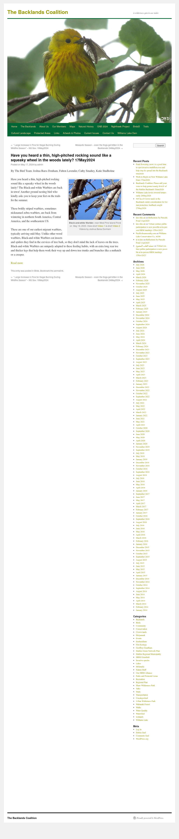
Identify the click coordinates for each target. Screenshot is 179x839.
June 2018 (140, 481)
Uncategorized (142, 697)
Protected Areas (42, 133)
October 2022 (141, 393)
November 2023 (142, 352)
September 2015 (142, 556)
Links (56, 133)
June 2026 (140, 267)
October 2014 (141, 584)
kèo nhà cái (140, 217)
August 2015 (141, 559)
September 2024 (142, 324)
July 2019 (140, 453)
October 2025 (141, 286)
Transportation (142, 694)
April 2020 (140, 440)
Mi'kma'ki (140, 666)
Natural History (86, 126)
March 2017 (141, 506)
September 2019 (142, 449)
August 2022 (141, 399)
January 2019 (141, 459)
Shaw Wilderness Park (145, 685)
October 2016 (141, 515)
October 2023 (141, 355)
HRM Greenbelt (142, 657)
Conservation (141, 628)
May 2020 (140, 437)
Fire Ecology (141, 644)
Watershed (140, 713)
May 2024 (140, 336)
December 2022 (142, 387)
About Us (44, 126)
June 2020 (140, 434)
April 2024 (140, 340)
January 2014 (141, 610)
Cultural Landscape (21, 133)
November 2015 (142, 550)
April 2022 (140, 409)
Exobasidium (141, 641)
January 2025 (141, 311)
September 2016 (142, 519)
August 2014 (141, 591)
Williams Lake (142, 719)
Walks (138, 707)
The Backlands (28, 126)
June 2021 (140, 418)
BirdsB (136, 126)
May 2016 (140, 531)
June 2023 (140, 368)
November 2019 (142, 446)
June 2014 (140, 594)
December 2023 (142, 349)
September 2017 (142, 493)
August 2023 (141, 362)
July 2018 (140, 478)
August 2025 (141, 289)
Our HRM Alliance (144, 672)
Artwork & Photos (72, 133)
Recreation (140, 679)
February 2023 (142, 380)
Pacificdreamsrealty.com (146, 233)
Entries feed (141, 732)
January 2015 (141, 575)
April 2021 (140, 424)
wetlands (139, 716)
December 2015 (142, 547)
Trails (146, 126)
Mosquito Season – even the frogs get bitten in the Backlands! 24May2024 (99, 146)
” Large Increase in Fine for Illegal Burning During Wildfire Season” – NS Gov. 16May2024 (35, 146)
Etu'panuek (140, 635)
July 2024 (140, 330)
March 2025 (141, 305)
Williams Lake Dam (127, 133)
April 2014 (140, 600)
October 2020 (141, 427)
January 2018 (141, 490)
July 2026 (140, 264)
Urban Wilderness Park (145, 701)
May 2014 (140, 597)
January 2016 (141, 544)
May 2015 (140, 569)
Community (141, 625)
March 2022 (141, 412)
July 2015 (140, 562)
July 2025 (140, 292)
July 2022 (140, 402)
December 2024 (142, 314)
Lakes (138, 663)
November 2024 (142, 318)
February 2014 (142, 606)
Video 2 (116, 225)
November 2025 (142, 283)
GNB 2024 (102, 126)
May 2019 (140, 456)
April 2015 (140, 572)
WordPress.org (142, 738)
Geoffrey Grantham (144, 647)
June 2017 (140, 497)
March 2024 (141, 343)
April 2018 (140, 487)
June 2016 (140, 528)
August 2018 (141, 475)
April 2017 (140, 503)
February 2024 (142, 346)
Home (14, 126)
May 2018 (140, 484)
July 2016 (140, 525)
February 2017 (142, 509)
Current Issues (91, 133)
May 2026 (140, 270)
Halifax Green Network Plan (148, 650)
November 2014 (142, 581)
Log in (138, 729)
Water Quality (141, 710)
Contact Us (108, 133)
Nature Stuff (141, 669)
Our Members (59, 126)
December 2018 (142, 462)
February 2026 (142, 280)
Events (139, 638)
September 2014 (142, 588)
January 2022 (141, 415)
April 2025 (140, 302)
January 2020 (141, 443)
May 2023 (140, 371)
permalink (58, 270)
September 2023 (142, 358)
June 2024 (140, 333)
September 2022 (142, 396)
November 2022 (142, 390)
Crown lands (141, 632)
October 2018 (141, 468)
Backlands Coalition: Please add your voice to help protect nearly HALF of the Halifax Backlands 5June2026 (151, 186)
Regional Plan (142, 682)
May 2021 (140, 421)
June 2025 (140, 296)
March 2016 (141, 537)
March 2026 (141, 277)
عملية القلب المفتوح (145, 245)
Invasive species (142, 660)
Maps (72, 126)
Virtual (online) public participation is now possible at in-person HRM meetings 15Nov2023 (152, 226)
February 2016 (142, 541)
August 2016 (141, 522)
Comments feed (142, 735)
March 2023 (141, 377)
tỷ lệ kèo (139, 239)
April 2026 (140, 274)
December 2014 (142, 578)
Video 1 (101, 225)
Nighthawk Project (120, 126)
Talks (138, 688)
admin (40, 164)
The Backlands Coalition (37, 12)
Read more (17, 263)
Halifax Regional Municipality (148, 654)
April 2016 (140, 534)
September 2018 (142, 471)
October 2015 (141, 553)
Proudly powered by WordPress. (150, 817)
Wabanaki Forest (143, 704)
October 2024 (141, 321)
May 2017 (140, 500)
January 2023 (141, 384)
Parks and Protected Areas (147, 676)
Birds (36, 270)
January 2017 (141, 512)
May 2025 (140, 299)
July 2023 (140, 365)
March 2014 (141, 603)
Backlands (140, 619)
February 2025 (142, 308)
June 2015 (140, 566)
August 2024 (141, 327)
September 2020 (142, 431)
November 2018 (142, 465)
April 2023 (140, 374)
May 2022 (140, 405)
